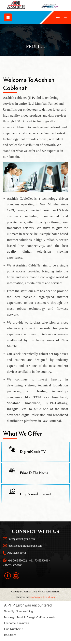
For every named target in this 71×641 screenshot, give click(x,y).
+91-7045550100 (12, 565)
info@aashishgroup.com (22, 539)
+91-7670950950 (16, 553)
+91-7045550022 (17, 560)
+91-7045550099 (38, 560)
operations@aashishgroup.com (25, 545)
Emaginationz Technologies (42, 597)
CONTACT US (60, 17)
